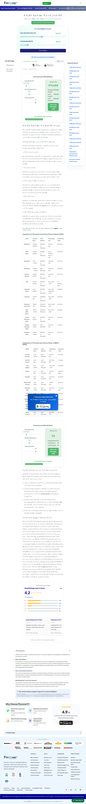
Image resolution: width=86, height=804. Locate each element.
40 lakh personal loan (74, 119)
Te (29, 18)
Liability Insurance (75, 772)
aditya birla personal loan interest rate (73, 154)
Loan (38, 18)
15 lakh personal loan (74, 83)
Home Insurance (35, 765)
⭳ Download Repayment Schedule (34, 119)
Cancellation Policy (37, 788)
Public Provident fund (63, 765)
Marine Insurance (75, 779)
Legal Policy (20, 790)
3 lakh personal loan (75, 103)
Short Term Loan (48, 775)
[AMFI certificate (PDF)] (7, 775)
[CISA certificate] (13, 775)
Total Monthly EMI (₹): (26, 41)
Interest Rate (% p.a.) (30, 89)
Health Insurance (35, 762)
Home (26, 18)
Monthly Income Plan (62, 760)
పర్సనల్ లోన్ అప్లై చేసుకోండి (42, 22)
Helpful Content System (32, 694)
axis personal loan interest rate (74, 160)
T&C (18, 788)
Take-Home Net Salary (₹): (28, 33)
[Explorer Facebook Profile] (66, 790)
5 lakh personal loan (75, 123)
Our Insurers (34, 770)
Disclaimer (47, 788)
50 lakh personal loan (74, 134)
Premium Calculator (36, 772)
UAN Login (60, 775)
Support (45, 3)
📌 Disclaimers (10, 65)
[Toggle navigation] (80, 3)
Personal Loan (48, 772)
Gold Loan (46, 765)
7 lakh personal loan (75, 142)
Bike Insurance (34, 757)
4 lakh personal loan (73, 113)
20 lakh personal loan (74, 92)
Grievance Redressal (9, 790)
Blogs (13, 788)
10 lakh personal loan (74, 72)
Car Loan (46, 760)
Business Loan (48, 757)
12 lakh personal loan (74, 77)
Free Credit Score (75, 769)
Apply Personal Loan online (8, 8)
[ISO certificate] (7, 781)
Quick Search (79, 800)
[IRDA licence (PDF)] (20, 775)
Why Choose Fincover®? (9, 70)
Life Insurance (34, 767)
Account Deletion (25, 788)
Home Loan (47, 767)
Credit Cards (74, 767)
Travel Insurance (35, 775)
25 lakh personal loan (74, 98)
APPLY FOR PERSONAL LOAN (53, 107)
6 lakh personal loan (75, 138)
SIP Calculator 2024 (62, 772)
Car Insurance (34, 760)
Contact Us (6, 788)
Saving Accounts (61, 767)
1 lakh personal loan (75, 67)
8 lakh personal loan (73, 147)
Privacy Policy (28, 790)
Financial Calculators (62, 757)
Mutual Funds (60, 762)
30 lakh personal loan (74, 107)
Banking (33, 18)
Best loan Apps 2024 (76, 760)
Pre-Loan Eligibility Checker (25, 8)
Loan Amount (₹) (29, 81)
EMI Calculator (52, 8)
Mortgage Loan (48, 770)
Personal (42, 18)
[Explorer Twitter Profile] (80, 790)
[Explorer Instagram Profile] (76, 790)
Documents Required (64, 8)
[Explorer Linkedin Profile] (71, 790)
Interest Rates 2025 (40, 8)
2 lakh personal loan (75, 88)
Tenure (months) (29, 97)
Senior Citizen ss (61, 770)
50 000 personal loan (74, 128)
